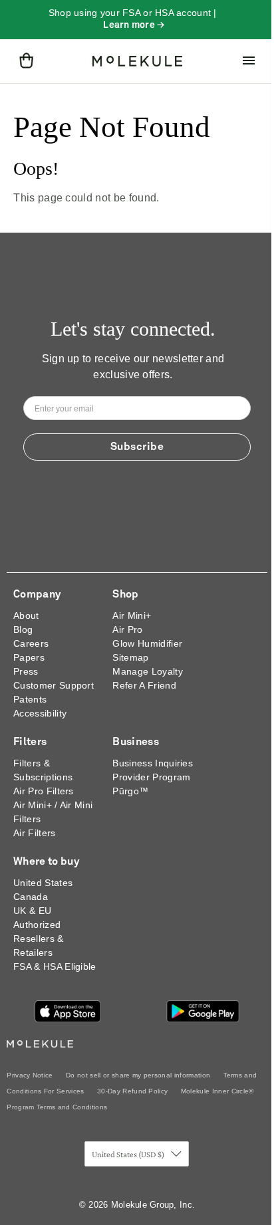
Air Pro (127, 629)
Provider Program (151, 777)
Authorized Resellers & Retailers (38, 938)
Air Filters (34, 833)
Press (26, 671)
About (26, 615)
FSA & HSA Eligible (54, 966)
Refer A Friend (144, 685)
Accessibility (40, 713)
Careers (31, 643)
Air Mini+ (131, 615)
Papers (29, 657)
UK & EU (32, 910)
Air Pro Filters (43, 791)
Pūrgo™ (130, 791)
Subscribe (137, 446)
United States (42, 882)
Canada (30, 896)
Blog (23, 629)
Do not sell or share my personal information (138, 1075)
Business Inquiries (152, 763)
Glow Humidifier (147, 643)
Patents (30, 699)
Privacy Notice (30, 1075)
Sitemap (130, 657)
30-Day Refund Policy (132, 1091)
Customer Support (53, 685)
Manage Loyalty (147, 671)
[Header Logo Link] (137, 61)
